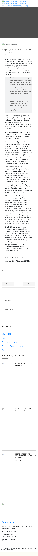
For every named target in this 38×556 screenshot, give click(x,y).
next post (28, 284)
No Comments (26, 53)
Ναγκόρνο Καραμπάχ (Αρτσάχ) (12, 346)
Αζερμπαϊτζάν (7, 334)
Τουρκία (6, 54)
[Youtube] (19, 545)
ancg (18, 53)
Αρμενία (5, 338)
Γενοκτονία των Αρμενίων (11, 342)
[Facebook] (4, 545)
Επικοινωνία (8, 522)
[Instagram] (14, 545)
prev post (9, 284)
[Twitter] (9, 545)
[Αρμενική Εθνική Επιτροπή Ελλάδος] (15, 3)
